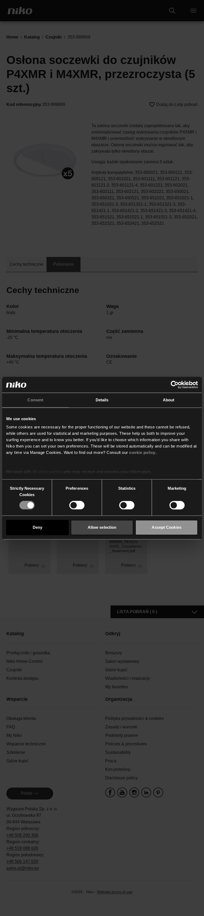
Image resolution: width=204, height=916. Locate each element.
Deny (37, 527)
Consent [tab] (35, 400)
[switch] (76, 505)
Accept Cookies (166, 527)
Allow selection (102, 527)
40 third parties (47, 471)
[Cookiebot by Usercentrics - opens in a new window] (174, 385)
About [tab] (169, 400)
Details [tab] (102, 400)
